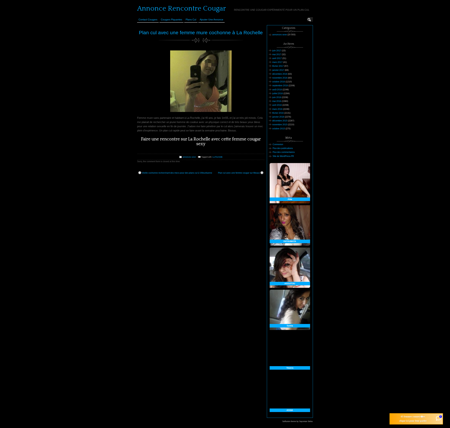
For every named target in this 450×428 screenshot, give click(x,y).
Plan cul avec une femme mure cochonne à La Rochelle (201, 32)
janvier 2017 (278, 70)
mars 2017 (277, 62)
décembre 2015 (279, 120)
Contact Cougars (148, 19)
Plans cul (191, 19)
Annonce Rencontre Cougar (181, 8)
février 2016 (278, 113)
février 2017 (278, 66)
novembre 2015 (279, 124)
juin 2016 (276, 97)
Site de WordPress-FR (283, 156)
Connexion (278, 144)
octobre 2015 (278, 128)
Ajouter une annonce (211, 19)
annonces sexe (189, 157)
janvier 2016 (278, 117)
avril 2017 (277, 58)
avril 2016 (277, 105)
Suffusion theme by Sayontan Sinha (297, 421)
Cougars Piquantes (171, 19)
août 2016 (277, 89)
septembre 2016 (280, 85)
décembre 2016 (279, 74)
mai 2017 (276, 54)
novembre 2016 (279, 78)
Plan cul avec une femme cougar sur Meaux (239, 173)
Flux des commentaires (284, 152)
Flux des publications (283, 148)
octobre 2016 (278, 81)
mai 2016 (276, 101)
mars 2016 (277, 109)
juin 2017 (276, 50)
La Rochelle (218, 157)
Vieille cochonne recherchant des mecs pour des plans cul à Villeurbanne (177, 173)
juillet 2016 (277, 93)
